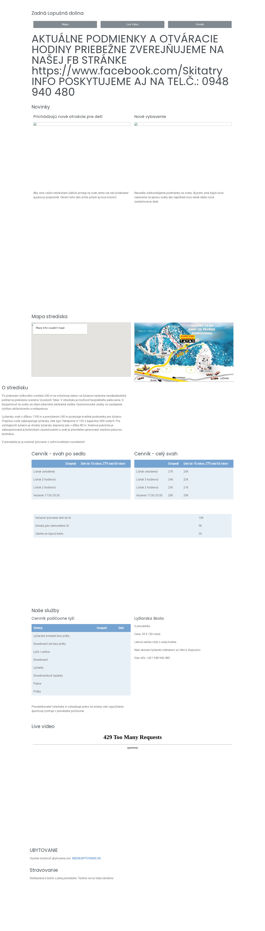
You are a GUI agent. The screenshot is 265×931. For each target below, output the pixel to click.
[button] (65, 24)
